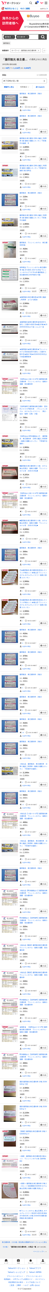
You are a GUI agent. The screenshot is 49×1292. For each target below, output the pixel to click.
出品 (44, 109)
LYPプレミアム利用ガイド (23, 1279)
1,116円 (16, 68)
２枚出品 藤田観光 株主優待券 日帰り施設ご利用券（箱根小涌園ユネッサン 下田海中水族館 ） (33, 766)
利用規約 (7, 1279)
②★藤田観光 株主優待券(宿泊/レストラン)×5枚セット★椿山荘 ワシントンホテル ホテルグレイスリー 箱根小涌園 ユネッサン (33, 603)
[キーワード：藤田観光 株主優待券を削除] (38, 50)
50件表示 (23, 87)
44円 (7, 68)
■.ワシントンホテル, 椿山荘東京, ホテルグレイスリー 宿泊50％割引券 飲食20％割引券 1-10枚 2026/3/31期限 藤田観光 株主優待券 (33, 1214)
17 (23, 804)
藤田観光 (6, 43)
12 (23, 129)
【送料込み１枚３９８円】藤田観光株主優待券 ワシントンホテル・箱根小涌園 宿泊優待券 (33, 381)
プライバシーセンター (34, 1276)
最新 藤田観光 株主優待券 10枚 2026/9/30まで (33, 1108)
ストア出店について (33, 1282)
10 (23, 732)
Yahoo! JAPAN (35, 1272)
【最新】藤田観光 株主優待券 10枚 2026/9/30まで (33, 1132)
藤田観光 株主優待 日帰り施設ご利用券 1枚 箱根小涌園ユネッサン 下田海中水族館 (33, 217)
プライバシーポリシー (15, 1276)
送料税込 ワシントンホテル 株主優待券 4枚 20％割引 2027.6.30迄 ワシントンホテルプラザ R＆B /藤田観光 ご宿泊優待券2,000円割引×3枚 (33, 271)
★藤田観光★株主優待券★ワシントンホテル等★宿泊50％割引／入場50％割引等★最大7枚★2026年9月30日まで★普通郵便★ (33, 353)
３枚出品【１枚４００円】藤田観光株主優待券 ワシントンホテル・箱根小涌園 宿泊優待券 (33, 816)
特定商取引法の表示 (15, 1282)
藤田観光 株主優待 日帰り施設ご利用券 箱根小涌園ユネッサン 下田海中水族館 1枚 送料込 (33, 168)
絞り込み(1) (40, 87)
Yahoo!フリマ (35, 1268)
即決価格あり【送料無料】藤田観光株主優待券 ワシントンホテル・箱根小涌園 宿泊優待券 (33, 920)
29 (23, 484)
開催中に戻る (9, 87)
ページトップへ (39, 1251)
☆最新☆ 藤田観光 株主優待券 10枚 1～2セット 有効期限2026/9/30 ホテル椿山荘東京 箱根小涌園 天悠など (33, 1186)
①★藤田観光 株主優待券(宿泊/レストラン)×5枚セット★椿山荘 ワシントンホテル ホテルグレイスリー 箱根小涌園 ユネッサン (33, 574)
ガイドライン (40, 1279)
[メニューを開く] (46, 3)
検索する (43, 37)
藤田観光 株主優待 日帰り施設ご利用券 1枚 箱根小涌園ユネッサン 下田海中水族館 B (33, 140)
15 (23, 539)
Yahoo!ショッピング (16, 1272)
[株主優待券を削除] (27, 37)
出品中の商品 (26, 110)
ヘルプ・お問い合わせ (31, 1285)
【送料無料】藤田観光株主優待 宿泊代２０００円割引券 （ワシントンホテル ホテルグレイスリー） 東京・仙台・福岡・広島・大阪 (33, 410)
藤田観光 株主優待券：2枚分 (31, 94)
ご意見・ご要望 (15, 1285)
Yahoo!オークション (16, 1268)
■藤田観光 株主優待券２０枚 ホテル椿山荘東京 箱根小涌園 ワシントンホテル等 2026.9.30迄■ (33, 468)
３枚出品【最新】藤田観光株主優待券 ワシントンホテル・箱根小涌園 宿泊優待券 (33, 947)
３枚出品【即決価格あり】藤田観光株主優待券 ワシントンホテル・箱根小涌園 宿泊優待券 (33, 893)
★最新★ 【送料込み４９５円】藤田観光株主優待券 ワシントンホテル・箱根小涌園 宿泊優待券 (33, 1029)
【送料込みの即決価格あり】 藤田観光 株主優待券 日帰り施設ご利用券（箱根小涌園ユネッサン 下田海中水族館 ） (33, 440)
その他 (5, 1247)
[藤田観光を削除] (13, 37)
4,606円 (27, 68)
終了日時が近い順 (11, 81)
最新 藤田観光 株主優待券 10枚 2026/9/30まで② (33, 1083)
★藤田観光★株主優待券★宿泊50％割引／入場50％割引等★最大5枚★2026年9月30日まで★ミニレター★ (33, 324)
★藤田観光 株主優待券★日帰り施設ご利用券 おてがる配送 (33, 298)
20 (23, 313)
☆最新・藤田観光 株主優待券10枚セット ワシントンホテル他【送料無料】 (33, 1158)
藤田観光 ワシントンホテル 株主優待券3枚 (33, 244)
